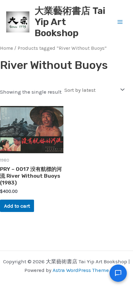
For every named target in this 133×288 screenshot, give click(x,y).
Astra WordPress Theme (81, 270)
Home (6, 48)
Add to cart (17, 206)
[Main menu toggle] (120, 22)
